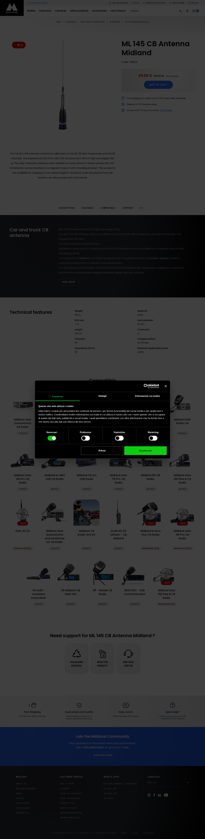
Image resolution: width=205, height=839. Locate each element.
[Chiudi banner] (166, 386)
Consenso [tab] (57, 396)
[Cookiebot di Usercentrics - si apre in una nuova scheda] (146, 386)
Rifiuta (102, 450)
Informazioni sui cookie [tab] (147, 396)
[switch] (85, 438)
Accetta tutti (145, 450)
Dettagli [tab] (102, 396)
